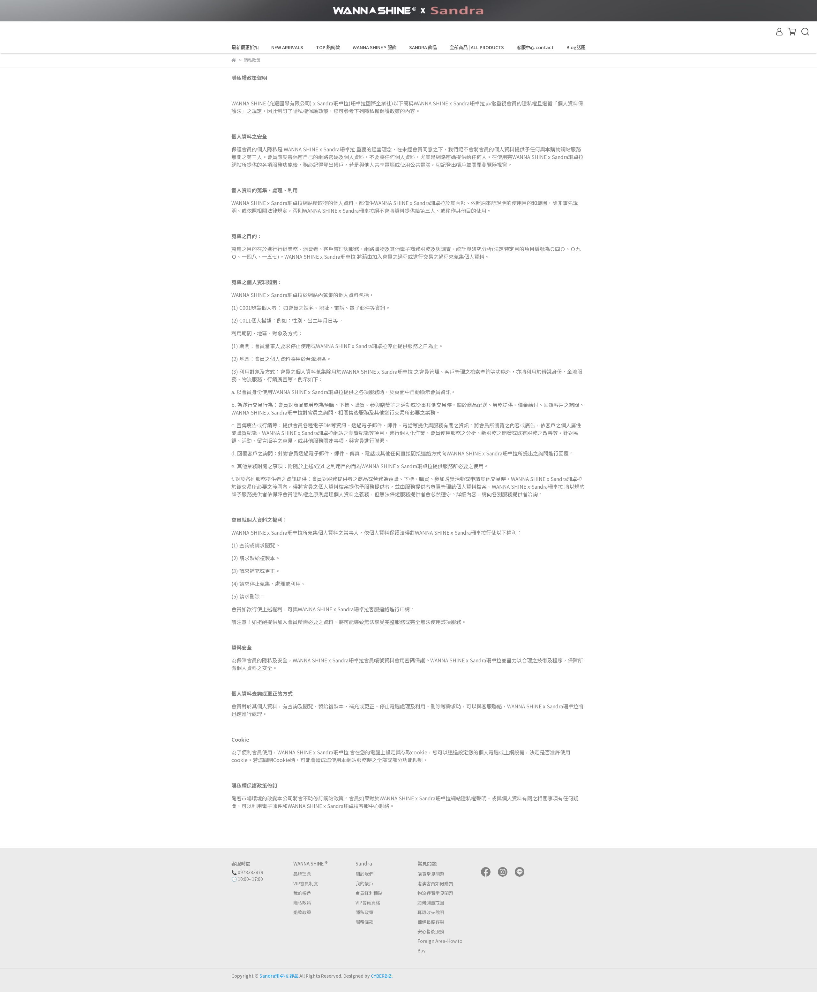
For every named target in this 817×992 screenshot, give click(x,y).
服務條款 (364, 922)
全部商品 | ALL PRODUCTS (477, 47)
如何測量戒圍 (430, 902)
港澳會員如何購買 (435, 883)
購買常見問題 (430, 874)
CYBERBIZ (381, 976)
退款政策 (302, 912)
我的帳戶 (302, 893)
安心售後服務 (430, 931)
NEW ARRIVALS (287, 47)
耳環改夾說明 (430, 912)
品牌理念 (302, 874)
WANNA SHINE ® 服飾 (374, 47)
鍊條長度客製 (430, 922)
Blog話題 (575, 47)
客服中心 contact (535, 47)
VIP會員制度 (305, 883)
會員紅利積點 (369, 893)
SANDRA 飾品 (423, 47)
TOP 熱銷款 (328, 47)
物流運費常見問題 (435, 893)
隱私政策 (302, 902)
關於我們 (364, 874)
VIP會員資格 (368, 902)
